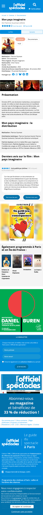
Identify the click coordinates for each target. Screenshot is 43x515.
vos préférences (14, 500)
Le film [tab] (10, 32)
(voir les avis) (17, 26)
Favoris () (28, 26)
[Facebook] (13, 75)
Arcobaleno (27, 270)
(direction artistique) (26, 138)
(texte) (27, 136)
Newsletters (6, 425)
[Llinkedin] (27, 75)
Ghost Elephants (15, 272)
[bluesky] (20, 75)
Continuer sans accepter (22, 511)
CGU (17, 425)
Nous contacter (22, 420)
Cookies (36, 425)
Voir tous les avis (11, 197)
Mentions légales (26, 425)
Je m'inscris (21, 367)
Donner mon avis (31, 197)
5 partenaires (16, 498)
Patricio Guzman (16, 56)
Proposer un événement (19, 422)
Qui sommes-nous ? (8, 420)
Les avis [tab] (32, 32)
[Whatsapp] (16, 75)
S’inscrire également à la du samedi (22, 362)
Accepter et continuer (21, 506)
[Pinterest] (23, 75)
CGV (12, 425)
